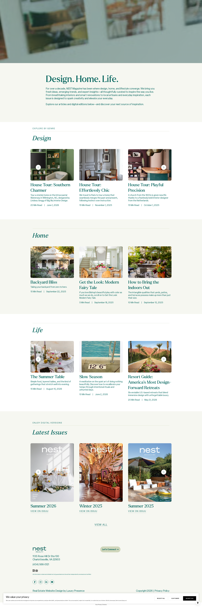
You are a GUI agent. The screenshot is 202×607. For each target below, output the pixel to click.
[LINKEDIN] (46, 582)
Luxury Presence (75, 590)
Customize (175, 598)
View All (101, 524)
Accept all (189, 598)
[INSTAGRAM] (40, 582)
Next (163, 167)
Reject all (161, 598)
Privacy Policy (162, 590)
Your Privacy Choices (101, 604)
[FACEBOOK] (35, 582)
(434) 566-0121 (41, 564)
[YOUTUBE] (52, 582)
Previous (38, 167)
